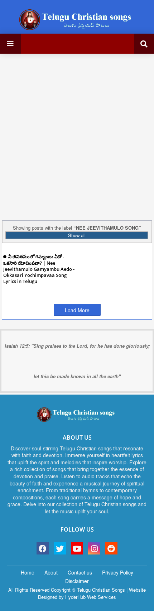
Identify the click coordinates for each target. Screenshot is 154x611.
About (51, 572)
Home (27, 572)
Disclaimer (77, 581)
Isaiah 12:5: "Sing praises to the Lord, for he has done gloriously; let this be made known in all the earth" (77, 361)
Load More (77, 310)
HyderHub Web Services (90, 596)
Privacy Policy (117, 572)
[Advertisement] (77, 136)
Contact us (80, 572)
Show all (77, 235)
